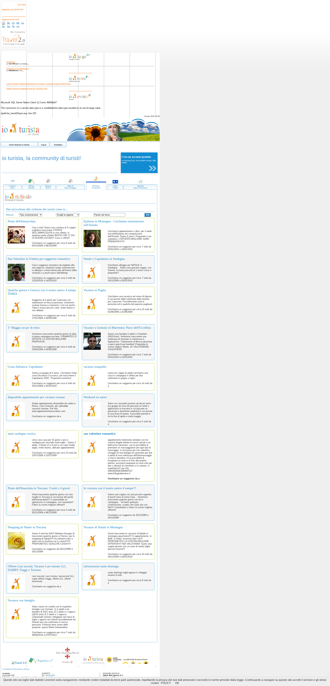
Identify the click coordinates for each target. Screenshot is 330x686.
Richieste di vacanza (96, 187)
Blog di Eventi (48, 187)
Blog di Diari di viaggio (70, 187)
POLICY (166, 683)
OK (177, 683)
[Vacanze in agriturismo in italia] (127, 662)
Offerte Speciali (31, 187)
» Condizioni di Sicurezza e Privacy (15, 669)
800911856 (50, 675)
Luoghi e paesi (12, 187)
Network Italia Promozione (140, 187)
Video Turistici (115, 187)
